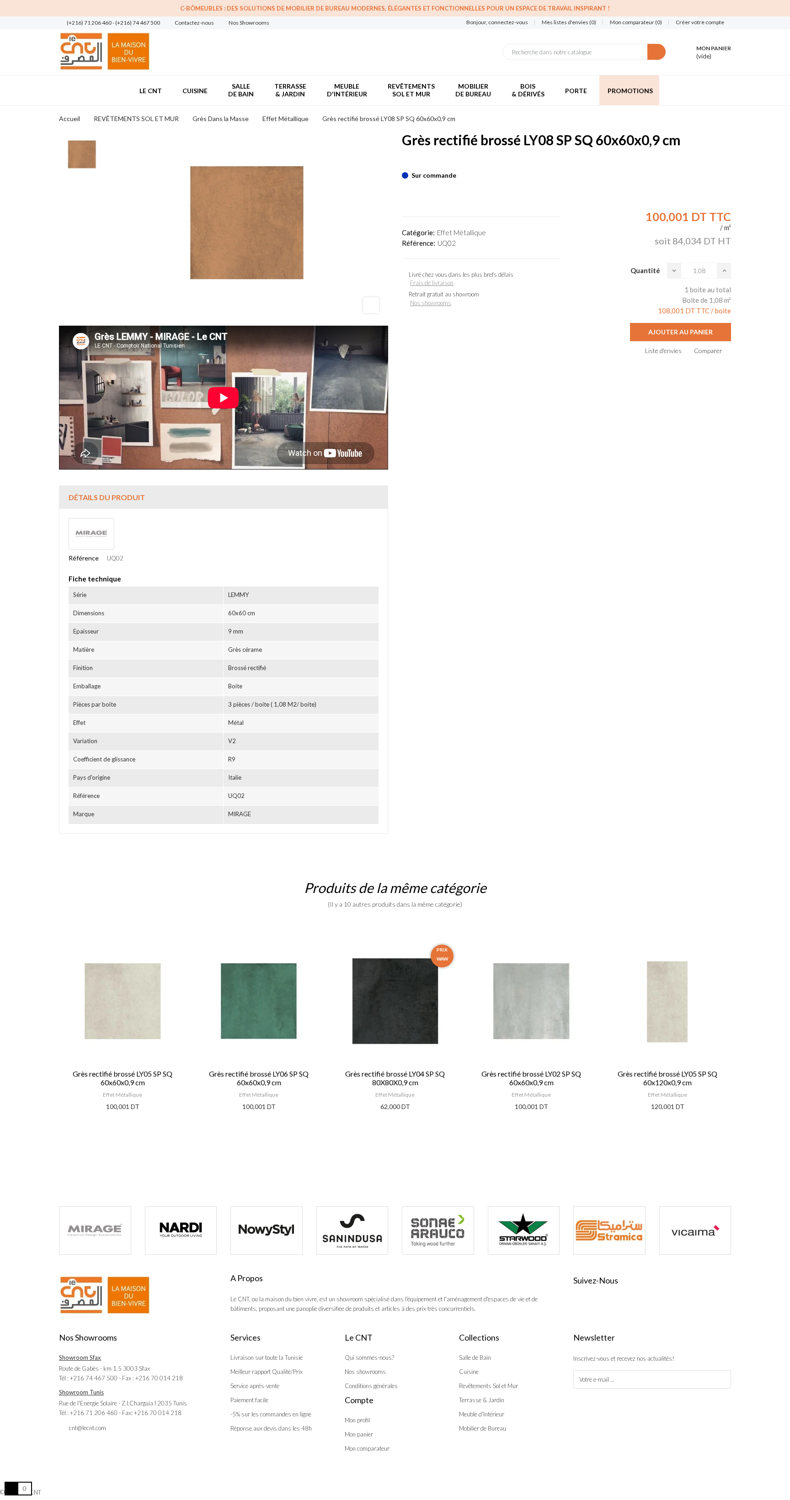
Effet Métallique (461, 232)
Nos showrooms (430, 302)
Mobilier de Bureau (482, 1428)
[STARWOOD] (438, 1230)
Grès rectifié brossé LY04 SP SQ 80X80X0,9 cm (259, 1078)
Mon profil (357, 1420)
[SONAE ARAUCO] (352, 1230)
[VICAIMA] (610, 1230)
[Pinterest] (420, 161)
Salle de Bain (475, 1357)
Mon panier (359, 1434)
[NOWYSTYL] (181, 1230)
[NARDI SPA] (95, 1230)
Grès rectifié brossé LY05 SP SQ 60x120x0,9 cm (531, 1078)
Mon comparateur (367, 1448)
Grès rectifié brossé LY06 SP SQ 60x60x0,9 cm (122, 1078)
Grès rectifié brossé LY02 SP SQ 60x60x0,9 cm (395, 1078)
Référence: (418, 243)
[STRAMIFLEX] (524, 1230)
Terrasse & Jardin (481, 1400)
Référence (84, 558)
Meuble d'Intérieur (481, 1414)
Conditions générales (371, 1385)
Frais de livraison (432, 282)
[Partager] (404, 161)
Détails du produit (107, 497)
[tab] (223, 497)
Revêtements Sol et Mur (488, 1385)
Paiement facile (249, 1400)
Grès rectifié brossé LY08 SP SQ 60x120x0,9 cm (667, 1078)
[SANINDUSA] (267, 1230)
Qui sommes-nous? (369, 1357)
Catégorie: (418, 232)
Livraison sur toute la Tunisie (266, 1357)
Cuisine (469, 1371)
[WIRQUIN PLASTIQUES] (695, 1230)
